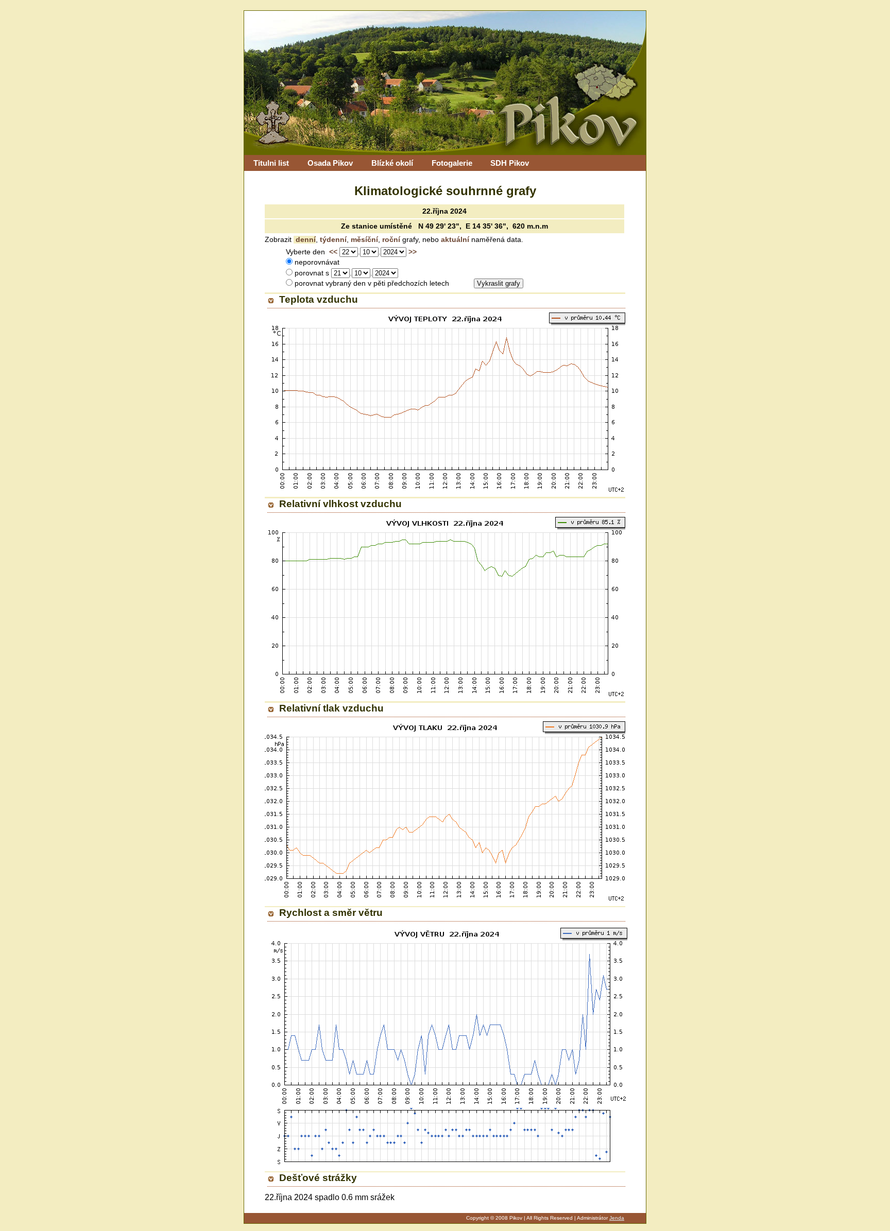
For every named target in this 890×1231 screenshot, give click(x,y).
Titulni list (271, 163)
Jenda (616, 1218)
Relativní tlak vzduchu (331, 708)
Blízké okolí (392, 163)
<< (333, 252)
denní (305, 240)
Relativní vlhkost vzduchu (340, 503)
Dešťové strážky (318, 1177)
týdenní (332, 240)
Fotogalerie (452, 163)
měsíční (363, 240)
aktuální (454, 240)
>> (412, 252)
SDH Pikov (509, 163)
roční (390, 240)
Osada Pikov (330, 163)
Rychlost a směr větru (331, 912)
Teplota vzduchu (318, 299)
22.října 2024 (444, 211)
